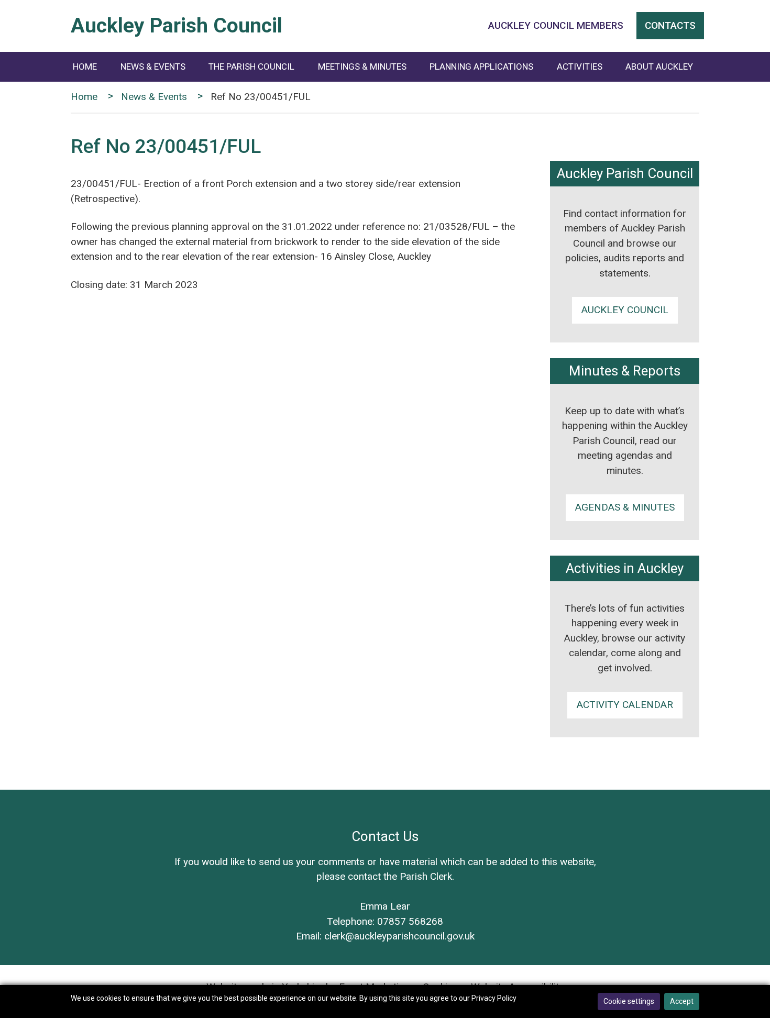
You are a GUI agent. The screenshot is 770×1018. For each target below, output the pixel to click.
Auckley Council (624, 310)
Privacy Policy (493, 998)
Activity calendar (625, 705)
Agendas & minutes (625, 507)
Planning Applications (481, 66)
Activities (579, 66)
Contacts (670, 25)
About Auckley (659, 66)
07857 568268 (410, 921)
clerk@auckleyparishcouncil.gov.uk (399, 936)
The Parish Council (251, 66)
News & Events (152, 66)
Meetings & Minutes (362, 66)
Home (85, 66)
